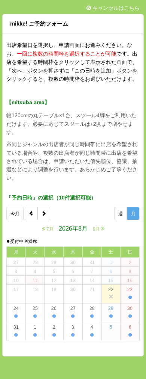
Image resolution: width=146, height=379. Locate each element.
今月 (14, 213)
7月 (49, 229)
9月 (97, 229)
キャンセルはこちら (115, 8)
